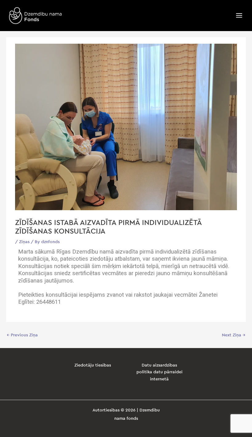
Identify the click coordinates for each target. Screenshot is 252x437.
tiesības (103, 365)
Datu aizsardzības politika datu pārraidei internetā (159, 372)
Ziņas (24, 242)
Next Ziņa (233, 335)
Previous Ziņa (22, 335)
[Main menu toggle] (239, 15)
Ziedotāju (84, 365)
